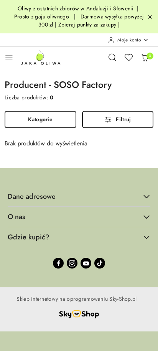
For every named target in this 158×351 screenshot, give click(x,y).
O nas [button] (16, 217)
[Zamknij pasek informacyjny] (149, 16)
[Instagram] (72, 263)
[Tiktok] (99, 263)
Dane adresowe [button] (32, 196)
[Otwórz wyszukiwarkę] (112, 57)
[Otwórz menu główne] (9, 57)
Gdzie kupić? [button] (28, 237)
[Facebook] (58, 263)
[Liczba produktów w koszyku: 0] (144, 57)
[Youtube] (86, 263)
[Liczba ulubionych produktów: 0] (128, 57)
